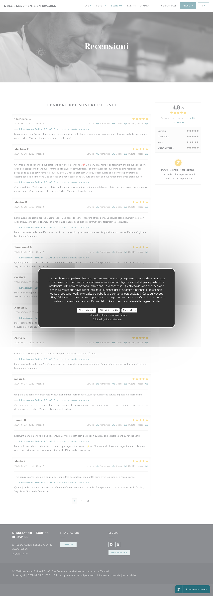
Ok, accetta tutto (86, 310)
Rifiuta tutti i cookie (109, 310)
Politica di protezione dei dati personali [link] (108, 315)
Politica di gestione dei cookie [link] (107, 319)
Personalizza (129, 310)
